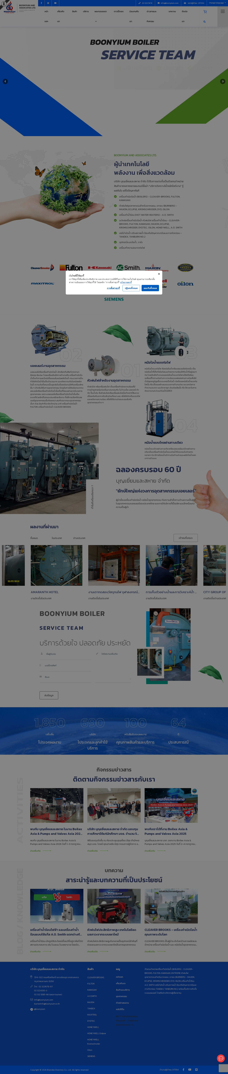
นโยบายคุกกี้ (126, 282)
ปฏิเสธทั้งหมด (131, 288)
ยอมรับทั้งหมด (150, 288)
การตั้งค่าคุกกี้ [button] (113, 288)
